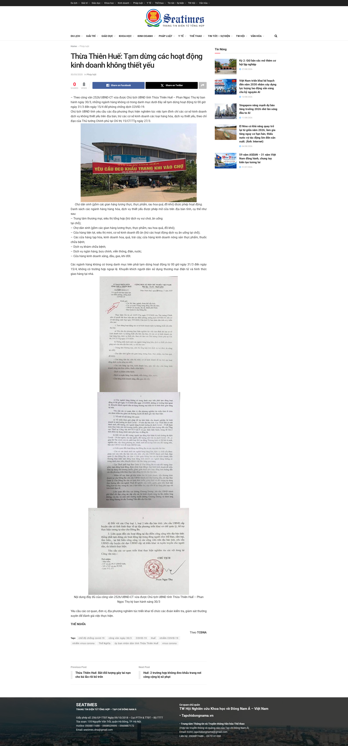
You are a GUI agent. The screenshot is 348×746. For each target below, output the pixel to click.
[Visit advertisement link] (139, 654)
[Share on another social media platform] (203, 85)
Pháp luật (138, 3)
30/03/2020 (77, 74)
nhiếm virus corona (83, 643)
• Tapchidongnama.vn (196, 716)
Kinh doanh (123, 3)
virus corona (169, 643)
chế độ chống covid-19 (92, 638)
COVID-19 (141, 638)
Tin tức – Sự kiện (176, 3)
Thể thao (159, 3)
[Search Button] (276, 36)
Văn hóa (203, 3)
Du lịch (74, 3)
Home (74, 46)
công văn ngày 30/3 (120, 638)
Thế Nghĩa (105, 643)
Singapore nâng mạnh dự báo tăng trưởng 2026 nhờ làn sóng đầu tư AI (258, 109)
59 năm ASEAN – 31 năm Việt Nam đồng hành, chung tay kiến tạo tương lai (257, 158)
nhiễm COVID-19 (169, 638)
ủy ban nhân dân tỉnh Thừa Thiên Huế (136, 643)
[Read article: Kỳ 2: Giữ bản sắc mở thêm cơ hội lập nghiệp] (226, 66)
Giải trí (84, 3)
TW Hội (191, 3)
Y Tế (149, 3)
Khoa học (109, 3)
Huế (153, 638)
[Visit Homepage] (174, 19)
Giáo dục (96, 3)
